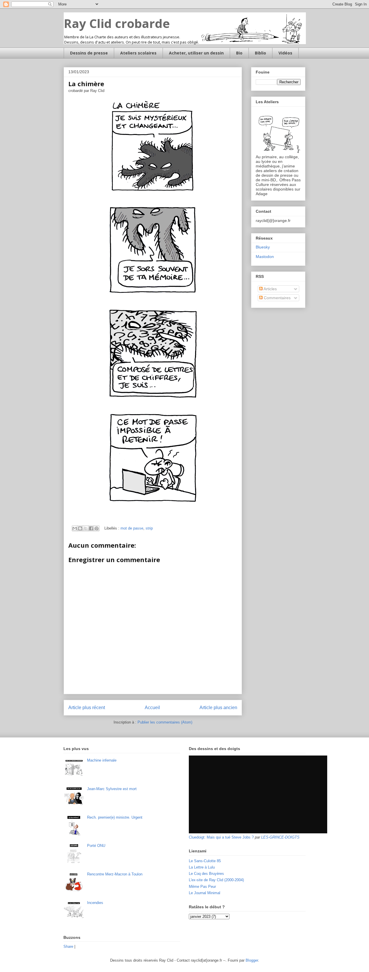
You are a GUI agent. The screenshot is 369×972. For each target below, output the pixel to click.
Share (68, 946)
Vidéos (285, 53)
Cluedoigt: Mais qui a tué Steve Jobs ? (221, 837)
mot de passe (132, 528)
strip (149, 528)
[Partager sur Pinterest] (96, 528)
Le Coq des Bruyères (206, 873)
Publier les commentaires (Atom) (165, 722)
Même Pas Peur (202, 886)
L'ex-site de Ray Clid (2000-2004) (216, 880)
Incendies (95, 903)
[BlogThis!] (80, 528)
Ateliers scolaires (138, 53)
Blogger (252, 960)
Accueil (152, 707)
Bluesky (263, 247)
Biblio (260, 53)
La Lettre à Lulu (202, 867)
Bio (239, 53)
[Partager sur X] (86, 528)
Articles (270, 289)
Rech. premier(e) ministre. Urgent (114, 817)
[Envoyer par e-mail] (75, 528)
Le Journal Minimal (204, 893)
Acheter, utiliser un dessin (196, 53)
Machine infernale (101, 760)
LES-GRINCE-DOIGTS (280, 837)
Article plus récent (86, 707)
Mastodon (265, 256)
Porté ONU (96, 845)
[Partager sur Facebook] (91, 528)
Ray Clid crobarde (117, 23)
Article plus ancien (218, 707)
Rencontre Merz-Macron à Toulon (114, 874)
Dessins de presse (89, 53)
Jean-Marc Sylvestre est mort (112, 789)
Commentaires (277, 297)
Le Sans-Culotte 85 (205, 861)
